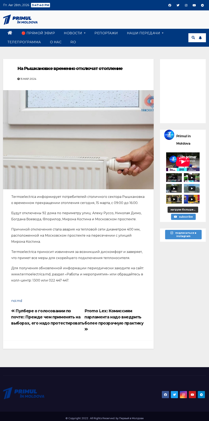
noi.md (16, 301)
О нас (56, 42)
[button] (193, 38)
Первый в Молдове (131, 418)
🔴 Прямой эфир (38, 33)
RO (73, 42)
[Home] (10, 33)
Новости (73, 33)
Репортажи (106, 33)
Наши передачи (144, 33)
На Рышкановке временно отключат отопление (69, 68)
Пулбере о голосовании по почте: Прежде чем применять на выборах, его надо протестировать (47, 317)
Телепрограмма (24, 42)
